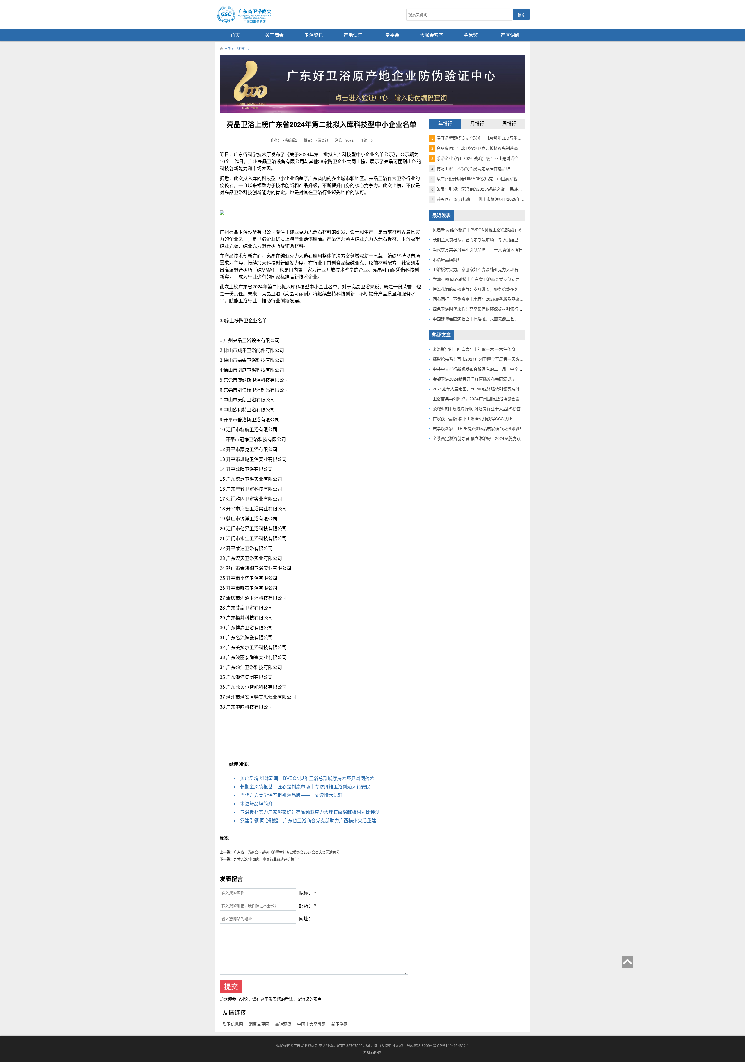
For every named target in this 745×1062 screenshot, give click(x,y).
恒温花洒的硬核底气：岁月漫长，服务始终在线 (475, 289)
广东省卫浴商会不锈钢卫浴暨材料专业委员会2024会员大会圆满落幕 (287, 852)
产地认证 (353, 35)
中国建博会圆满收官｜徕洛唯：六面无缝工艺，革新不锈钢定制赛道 (494, 319)
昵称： (306, 893)
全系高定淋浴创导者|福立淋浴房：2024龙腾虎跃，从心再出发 (489, 438)
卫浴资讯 (313, 35)
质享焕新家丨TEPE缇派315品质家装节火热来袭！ (478, 428)
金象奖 (471, 35)
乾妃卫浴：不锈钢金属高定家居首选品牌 (470, 168)
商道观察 (283, 1024)
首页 (235, 35)
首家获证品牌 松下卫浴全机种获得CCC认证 (472, 418)
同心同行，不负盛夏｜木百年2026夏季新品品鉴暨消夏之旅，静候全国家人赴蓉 (505, 299)
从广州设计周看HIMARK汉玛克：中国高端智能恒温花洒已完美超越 (494, 179)
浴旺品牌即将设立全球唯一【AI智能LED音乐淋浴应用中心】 (488, 138)
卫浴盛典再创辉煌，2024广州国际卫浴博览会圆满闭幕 (482, 399)
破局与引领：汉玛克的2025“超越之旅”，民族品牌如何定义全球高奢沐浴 (499, 189)
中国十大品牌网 (311, 1024)
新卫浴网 (339, 1024)
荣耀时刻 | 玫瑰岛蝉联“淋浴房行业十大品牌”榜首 (477, 408)
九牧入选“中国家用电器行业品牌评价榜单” (266, 859)
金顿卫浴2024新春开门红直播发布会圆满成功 (474, 379)
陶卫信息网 (233, 1024)
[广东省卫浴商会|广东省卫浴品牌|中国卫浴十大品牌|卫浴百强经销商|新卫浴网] (259, 14)
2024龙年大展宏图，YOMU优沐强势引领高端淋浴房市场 (484, 389)
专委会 (392, 35)
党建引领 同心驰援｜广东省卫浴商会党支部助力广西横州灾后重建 (308, 820)
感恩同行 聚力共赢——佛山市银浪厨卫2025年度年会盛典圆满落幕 (494, 199)
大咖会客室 (431, 35)
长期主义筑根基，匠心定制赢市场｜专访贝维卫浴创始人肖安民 (305, 786)
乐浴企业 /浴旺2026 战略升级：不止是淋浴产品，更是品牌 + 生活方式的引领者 (505, 158)
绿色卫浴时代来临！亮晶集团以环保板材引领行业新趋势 (484, 309)
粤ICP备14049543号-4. (451, 1046)
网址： (306, 918)
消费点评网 (259, 1024)
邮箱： (306, 906)
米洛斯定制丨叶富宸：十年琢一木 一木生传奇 (474, 349)
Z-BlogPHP (372, 1053)
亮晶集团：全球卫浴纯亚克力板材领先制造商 (474, 148)
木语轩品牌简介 (256, 803)
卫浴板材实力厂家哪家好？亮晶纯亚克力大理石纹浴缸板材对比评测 (310, 812)
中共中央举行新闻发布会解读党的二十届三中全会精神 (482, 369)
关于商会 (274, 35)
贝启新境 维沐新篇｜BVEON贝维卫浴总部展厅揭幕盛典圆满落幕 (307, 778)
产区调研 (510, 35)
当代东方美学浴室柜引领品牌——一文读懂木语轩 (291, 795)
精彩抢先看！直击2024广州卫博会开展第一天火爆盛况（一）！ (490, 359)
